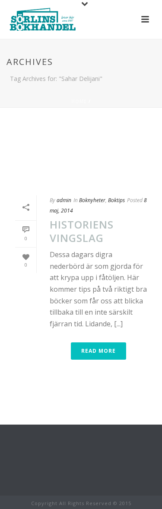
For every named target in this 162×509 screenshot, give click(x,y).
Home (79, 101)
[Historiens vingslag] (81, 151)
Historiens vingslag (82, 231)
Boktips (116, 200)
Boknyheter (92, 200)
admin (64, 200)
